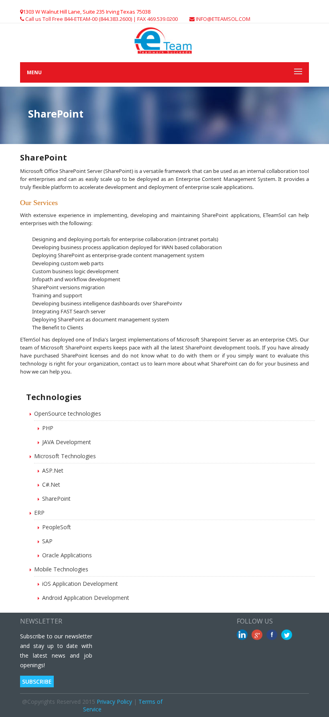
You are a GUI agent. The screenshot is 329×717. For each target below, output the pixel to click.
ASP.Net (52, 470)
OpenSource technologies (67, 413)
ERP (39, 512)
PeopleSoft (56, 527)
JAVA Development (66, 442)
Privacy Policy (114, 701)
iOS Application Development (80, 583)
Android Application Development (85, 597)
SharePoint (56, 498)
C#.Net (51, 484)
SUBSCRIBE (37, 681)
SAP (47, 541)
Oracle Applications (67, 555)
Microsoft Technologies (65, 456)
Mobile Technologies (61, 569)
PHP (47, 428)
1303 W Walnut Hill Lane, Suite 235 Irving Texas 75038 (86, 11)
